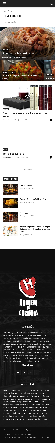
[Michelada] (10, 217)
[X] (36, 372)
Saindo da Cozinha (9, 72)
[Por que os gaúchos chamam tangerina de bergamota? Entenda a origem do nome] (10, 231)
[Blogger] (18, 372)
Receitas (50, 75)
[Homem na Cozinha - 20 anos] (27, 295)
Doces (5, 149)
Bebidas (5, 109)
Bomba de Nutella (13, 153)
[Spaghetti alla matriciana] (27, 43)
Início (4, 11)
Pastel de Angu (26, 185)
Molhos (5, 50)
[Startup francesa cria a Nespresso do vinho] (27, 97)
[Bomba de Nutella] (27, 138)
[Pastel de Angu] (10, 189)
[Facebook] (24, 372)
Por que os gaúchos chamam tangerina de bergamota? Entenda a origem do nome (36, 229)
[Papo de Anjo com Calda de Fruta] (10, 203)
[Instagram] (30, 372)
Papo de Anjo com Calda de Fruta (33, 199)
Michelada (24, 213)
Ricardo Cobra (8, 120)
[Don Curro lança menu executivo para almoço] (22, 70)
